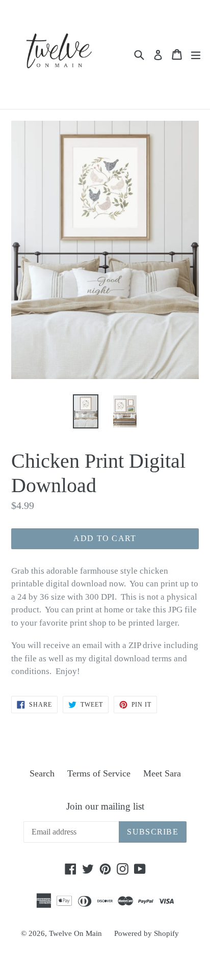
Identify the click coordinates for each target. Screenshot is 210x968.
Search (42, 773)
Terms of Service (98, 773)
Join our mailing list (105, 806)
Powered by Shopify (146, 933)
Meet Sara (162, 773)
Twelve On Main (76, 933)
